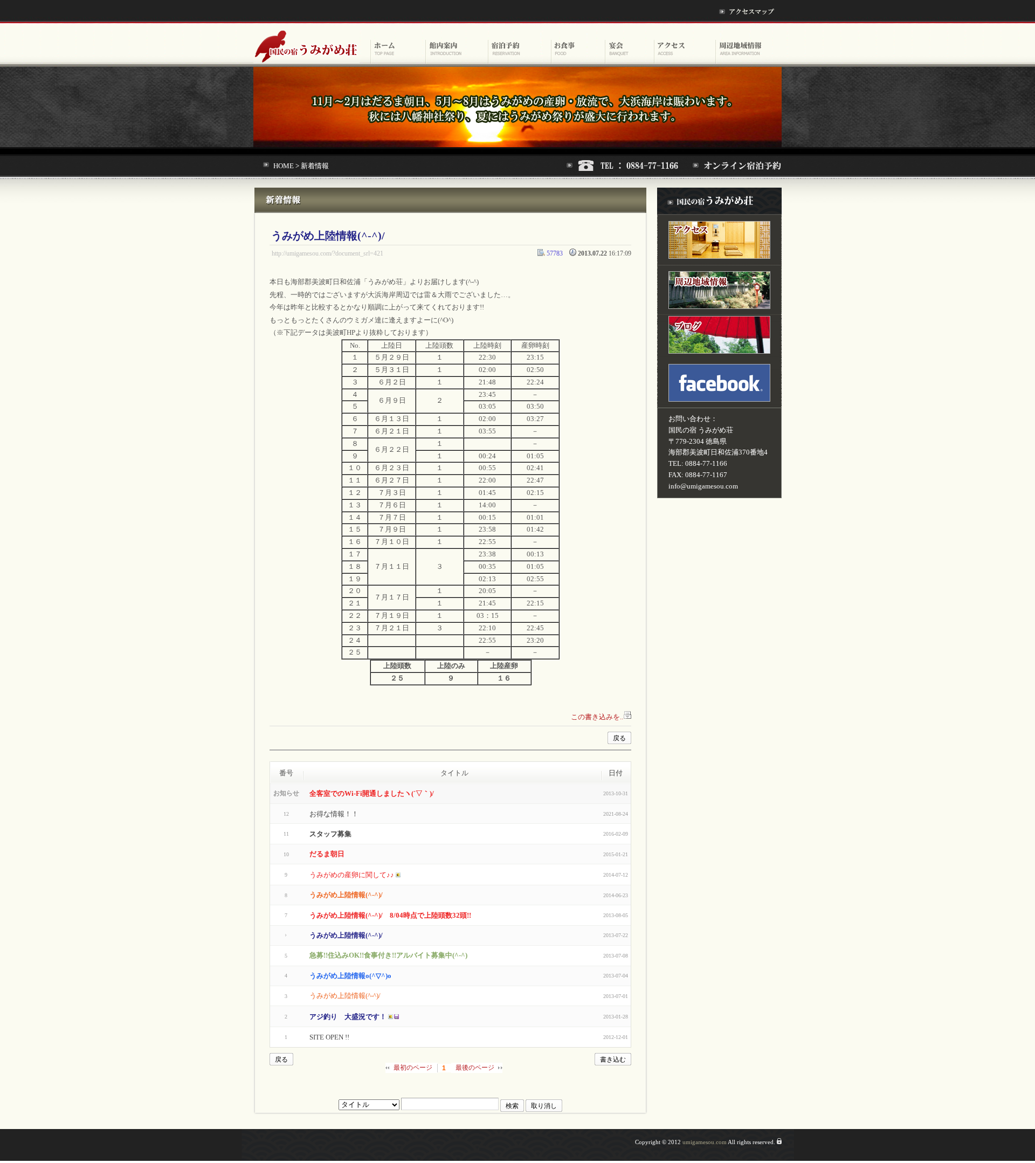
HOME (283, 166)
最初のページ (413, 1067)
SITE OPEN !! (329, 1037)
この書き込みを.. (597, 717)
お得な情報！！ (333, 814)
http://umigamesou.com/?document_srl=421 (327, 253)
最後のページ (475, 1067)
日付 (616, 773)
